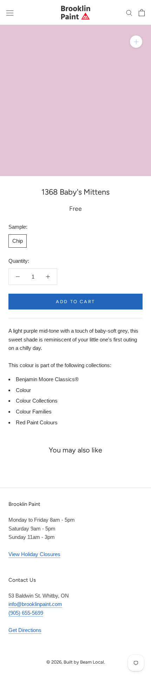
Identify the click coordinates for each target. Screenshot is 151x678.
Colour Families (34, 412)
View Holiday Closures (34, 554)
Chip (17, 241)
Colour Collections (37, 401)
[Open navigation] (9, 12)
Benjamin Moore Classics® (47, 379)
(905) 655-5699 (25, 613)
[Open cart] (142, 12)
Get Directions (24, 630)
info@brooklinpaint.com (35, 604)
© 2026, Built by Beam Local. (75, 662)
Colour (23, 390)
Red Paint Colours (37, 422)
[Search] (129, 12)
